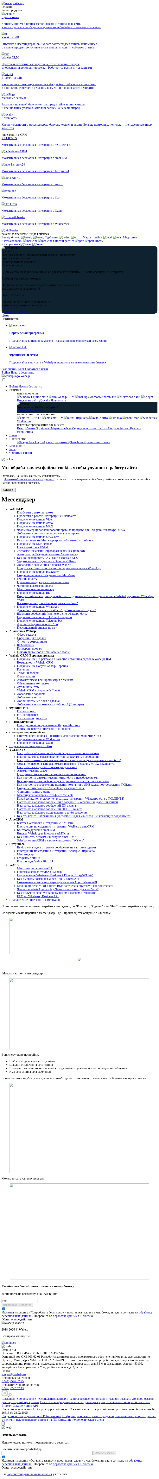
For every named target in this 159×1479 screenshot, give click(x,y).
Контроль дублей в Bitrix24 (35, 861)
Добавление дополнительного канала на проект (48, 533)
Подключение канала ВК (33, 592)
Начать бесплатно (22, 372)
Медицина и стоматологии (90, 428)
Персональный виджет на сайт (37, 627)
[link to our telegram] (10, 1395)
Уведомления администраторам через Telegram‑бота (51, 550)
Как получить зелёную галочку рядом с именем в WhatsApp (56, 892)
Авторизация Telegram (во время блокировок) (47, 554)
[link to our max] (5, 1395)
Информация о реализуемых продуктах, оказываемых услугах (103, 1416)
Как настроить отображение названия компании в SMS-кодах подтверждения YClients (74, 784)
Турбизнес (43, 428)
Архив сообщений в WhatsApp (37, 624)
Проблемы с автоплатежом (35, 512)
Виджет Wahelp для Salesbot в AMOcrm (43, 833)
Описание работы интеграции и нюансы (44, 728)
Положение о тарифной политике (127, 1402)
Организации (26, 676)
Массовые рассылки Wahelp (35, 589)
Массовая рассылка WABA (35, 868)
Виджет (7, 1405)
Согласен (8, 489)
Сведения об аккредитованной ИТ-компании (31, 1416)
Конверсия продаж (29, 648)
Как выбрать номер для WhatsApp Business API (48, 878)
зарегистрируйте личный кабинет (29, 1474)
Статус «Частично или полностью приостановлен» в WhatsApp (59, 568)
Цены (5, 315)
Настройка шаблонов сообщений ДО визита (46, 805)
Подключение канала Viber (35, 519)
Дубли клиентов (28, 687)
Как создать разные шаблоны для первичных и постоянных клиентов (63, 781)
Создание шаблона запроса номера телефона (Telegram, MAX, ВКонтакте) (66, 763)
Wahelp (19, 3)
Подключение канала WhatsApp (38, 606)
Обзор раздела (26, 634)
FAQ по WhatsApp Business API (38, 896)
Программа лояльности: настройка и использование (51, 774)
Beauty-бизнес (26, 428)
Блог (21, 369)
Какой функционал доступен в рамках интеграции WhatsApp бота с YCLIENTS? (70, 798)
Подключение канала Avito (35, 523)
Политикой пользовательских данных (29, 479)
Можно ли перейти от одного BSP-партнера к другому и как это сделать (65, 885)
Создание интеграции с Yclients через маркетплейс (51, 788)
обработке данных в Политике (73, 1316)
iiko (119, 417)
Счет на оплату (27, 578)
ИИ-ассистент (26, 711)
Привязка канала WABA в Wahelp (39, 871)
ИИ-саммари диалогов (32, 718)
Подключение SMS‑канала (34, 543)
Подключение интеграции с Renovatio (34, 899)
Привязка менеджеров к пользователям (43, 582)
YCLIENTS (33, 417)
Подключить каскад (15, 311)
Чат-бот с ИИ (131, 397)
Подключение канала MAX (35, 526)
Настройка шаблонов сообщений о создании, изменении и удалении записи (67, 802)
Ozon (136, 417)
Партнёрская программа (51, 442)
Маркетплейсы (61, 428)
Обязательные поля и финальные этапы (43, 652)
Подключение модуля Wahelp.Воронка (42, 666)
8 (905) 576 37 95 (13, 1381)
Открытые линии (28, 857)
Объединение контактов (33, 683)
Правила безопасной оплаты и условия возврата (99, 1398)
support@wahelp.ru (14, 1374)
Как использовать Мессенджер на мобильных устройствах (56, 540)
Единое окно (39, 397)
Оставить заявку (104, 1452)
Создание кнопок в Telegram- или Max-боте (46, 575)
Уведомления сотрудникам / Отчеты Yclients (46, 561)
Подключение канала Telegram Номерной (44, 617)
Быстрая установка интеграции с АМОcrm (45, 823)
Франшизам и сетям (96, 442)
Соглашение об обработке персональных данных (34, 1398)
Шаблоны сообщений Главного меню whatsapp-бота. (52, 613)
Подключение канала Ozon (35, 742)
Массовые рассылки (103, 397)
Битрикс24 (81, 417)
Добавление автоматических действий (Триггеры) (50, 704)
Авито (104, 417)
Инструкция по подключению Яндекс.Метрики (48, 725)
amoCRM (57, 417)
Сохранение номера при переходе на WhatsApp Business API (57, 882)
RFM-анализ (25, 645)
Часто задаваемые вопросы (35, 585)
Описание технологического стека (81, 1419)
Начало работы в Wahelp (33, 547)
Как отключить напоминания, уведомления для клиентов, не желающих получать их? (74, 816)
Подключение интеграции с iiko (30, 746)
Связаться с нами (36, 369)
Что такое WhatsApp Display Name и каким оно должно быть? (58, 889)
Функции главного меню (33, 791)
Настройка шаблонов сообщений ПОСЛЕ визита (49, 809)
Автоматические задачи (32, 770)
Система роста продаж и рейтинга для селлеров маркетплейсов (59, 735)
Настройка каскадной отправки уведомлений (47, 767)
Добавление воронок (31, 693)
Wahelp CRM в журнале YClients (38, 690)
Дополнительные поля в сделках (38, 700)
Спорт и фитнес (119, 428)
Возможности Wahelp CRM (35, 662)
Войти (6, 372)
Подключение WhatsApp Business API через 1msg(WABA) (55, 875)
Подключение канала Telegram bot (39, 620)
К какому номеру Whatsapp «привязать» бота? (47, 603)
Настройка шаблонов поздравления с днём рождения (52, 812)
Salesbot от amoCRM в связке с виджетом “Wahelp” (50, 840)
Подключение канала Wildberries (38, 739)
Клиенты (23, 669)
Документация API (25, 1405)
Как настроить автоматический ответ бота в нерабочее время (57, 777)
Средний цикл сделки (31, 638)
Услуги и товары (28, 673)
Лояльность (58, 400)
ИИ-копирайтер (27, 714)
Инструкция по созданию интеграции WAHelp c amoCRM (55, 826)
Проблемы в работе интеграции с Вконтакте (46, 516)
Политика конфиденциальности (61, 1402)
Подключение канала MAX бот (38, 536)
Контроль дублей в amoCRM (36, 830)
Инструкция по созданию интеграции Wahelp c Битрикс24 (56, 851)
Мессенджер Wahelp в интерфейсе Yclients (45, 795)
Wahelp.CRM (66, 397)
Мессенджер (25, 854)
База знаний (10, 369)
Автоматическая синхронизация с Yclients (45, 680)
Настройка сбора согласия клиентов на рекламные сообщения (58, 756)
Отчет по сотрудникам (32, 641)
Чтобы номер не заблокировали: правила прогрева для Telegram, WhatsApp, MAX (71, 530)
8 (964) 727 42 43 (13, 1388)
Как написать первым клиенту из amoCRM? (46, 837)
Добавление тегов (29, 697)
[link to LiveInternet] (91, 1367)
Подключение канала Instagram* (38, 571)
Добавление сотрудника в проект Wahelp (44, 564)
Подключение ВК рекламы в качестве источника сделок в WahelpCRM (64, 659)
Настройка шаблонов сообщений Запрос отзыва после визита (58, 753)
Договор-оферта (94, 1402)
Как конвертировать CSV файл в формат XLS (47, 557)
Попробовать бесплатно (17, 1304)
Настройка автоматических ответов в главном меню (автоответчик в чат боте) (69, 760)
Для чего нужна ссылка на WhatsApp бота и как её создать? (56, 610)
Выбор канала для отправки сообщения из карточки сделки (56, 847)
